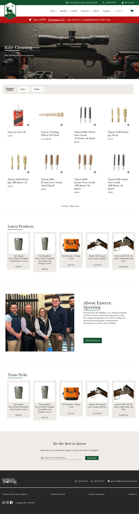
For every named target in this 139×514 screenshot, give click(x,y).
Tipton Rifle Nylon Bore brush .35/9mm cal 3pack (84, 135)
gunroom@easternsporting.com (124, 481)
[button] (28, 125)
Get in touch (83, 481)
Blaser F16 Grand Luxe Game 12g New (97, 257)
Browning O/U (56, 19)
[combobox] (120, 11)
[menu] (80, 11)
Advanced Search (58, 494)
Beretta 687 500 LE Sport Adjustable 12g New (123, 258)
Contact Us (132, 494)
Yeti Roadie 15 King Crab (71, 257)
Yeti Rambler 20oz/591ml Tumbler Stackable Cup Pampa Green (45, 260)
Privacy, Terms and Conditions (14, 494)
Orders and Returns (97, 494)
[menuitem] (53, 11)
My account (129, 2)
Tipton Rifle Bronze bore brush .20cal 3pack (51, 182)
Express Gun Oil (17, 132)
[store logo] (10, 11)
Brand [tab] (36, 89)
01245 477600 (111, 2)
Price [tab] (23, 89)
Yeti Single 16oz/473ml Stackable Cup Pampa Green (18, 258)
